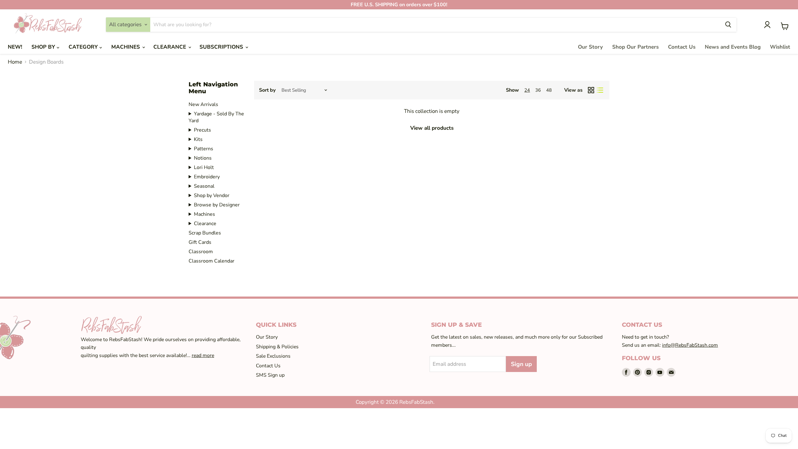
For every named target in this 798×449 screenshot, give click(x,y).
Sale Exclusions (273, 356)
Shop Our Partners (635, 47)
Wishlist (780, 47)
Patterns (203, 148)
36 (538, 90)
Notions (203, 158)
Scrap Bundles (205, 232)
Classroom (201, 251)
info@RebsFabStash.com (690, 345)
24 (527, 90)
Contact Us (681, 47)
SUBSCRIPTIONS (222, 47)
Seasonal (204, 186)
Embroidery (207, 176)
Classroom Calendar (211, 261)
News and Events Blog (733, 47)
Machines (204, 214)
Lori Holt (204, 167)
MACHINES (126, 47)
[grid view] (591, 90)
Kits (198, 139)
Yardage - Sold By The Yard (216, 117)
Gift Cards (200, 242)
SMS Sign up (270, 375)
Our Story (590, 47)
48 (549, 90)
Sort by (267, 90)
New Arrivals (203, 104)
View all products (432, 128)
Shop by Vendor (211, 195)
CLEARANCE (170, 47)
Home (15, 62)
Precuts (202, 130)
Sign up (521, 364)
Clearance (205, 223)
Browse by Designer (217, 204)
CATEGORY (84, 47)
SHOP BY (44, 47)
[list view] (600, 90)
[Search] (728, 24)
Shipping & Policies (277, 346)
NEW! (15, 47)
